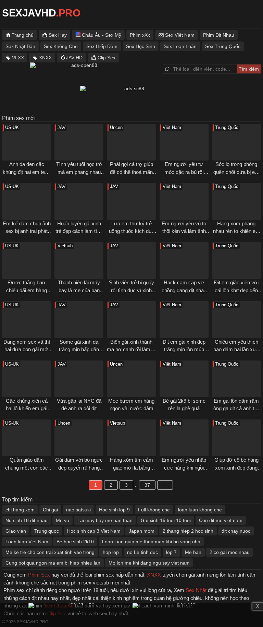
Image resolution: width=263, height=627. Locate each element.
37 (147, 485)
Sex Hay (58, 35)
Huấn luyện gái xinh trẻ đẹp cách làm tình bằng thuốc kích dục (78, 231)
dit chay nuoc (236, 531)
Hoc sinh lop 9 (114, 509)
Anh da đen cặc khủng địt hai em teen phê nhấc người (26, 171)
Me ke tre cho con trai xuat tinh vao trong (50, 552)
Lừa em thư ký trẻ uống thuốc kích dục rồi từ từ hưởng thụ (131, 231)
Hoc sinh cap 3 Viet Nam (94, 531)
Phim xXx (140, 35)
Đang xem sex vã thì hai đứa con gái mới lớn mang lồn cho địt (26, 349)
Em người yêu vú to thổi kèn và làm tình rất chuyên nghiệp (184, 231)
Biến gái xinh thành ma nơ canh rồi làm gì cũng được (131, 349)
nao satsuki (78, 509)
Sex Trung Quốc (222, 46)
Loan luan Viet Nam (26, 541)
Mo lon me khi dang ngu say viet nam (149, 563)
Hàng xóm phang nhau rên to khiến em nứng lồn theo (236, 231)
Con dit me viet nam (220, 520)
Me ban (193, 552)
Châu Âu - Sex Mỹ (101, 35)
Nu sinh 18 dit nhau (26, 520)
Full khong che (154, 509)
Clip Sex (106, 57)
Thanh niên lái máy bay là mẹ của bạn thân (79, 290)
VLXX (18, 57)
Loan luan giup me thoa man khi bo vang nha (151, 541)
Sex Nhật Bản (20, 46)
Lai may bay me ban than (105, 520)
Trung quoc (46, 531)
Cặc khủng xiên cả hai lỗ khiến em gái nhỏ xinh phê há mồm (26, 408)
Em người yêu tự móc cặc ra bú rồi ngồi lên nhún (183, 171)
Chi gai (50, 509)
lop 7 (171, 552)
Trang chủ (23, 35)
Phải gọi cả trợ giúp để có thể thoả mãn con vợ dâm (131, 171)
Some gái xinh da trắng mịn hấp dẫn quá (79, 349)
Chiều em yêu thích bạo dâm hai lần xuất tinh (236, 349)
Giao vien (15, 531)
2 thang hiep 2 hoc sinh (188, 531)
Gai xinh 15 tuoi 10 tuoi (166, 520)
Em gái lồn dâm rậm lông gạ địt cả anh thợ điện (236, 408)
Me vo (62, 520)
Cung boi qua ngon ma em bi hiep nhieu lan (52, 563)
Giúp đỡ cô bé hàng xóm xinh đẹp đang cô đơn (236, 467)
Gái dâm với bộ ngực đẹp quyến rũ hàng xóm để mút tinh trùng (79, 467)
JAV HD (74, 57)
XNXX (45, 57)
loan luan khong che (200, 509)
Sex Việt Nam (180, 35)
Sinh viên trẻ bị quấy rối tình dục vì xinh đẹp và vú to (131, 290)
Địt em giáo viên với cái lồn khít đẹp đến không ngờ (236, 290)
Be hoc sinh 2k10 (75, 541)
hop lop (111, 552)
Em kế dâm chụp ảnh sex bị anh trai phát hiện (27, 231)
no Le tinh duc (142, 552)
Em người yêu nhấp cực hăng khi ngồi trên (184, 467)
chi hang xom (20, 509)
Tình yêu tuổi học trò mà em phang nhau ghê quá (79, 171)
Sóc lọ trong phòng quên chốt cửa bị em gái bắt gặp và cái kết (236, 171)
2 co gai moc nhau (230, 552)
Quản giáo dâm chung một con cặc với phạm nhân (26, 467)
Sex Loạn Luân (180, 46)
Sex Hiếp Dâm (101, 46)
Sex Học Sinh (140, 46)
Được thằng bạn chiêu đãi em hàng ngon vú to (26, 290)
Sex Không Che (61, 46)
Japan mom (141, 531)
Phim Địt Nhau (218, 35)
